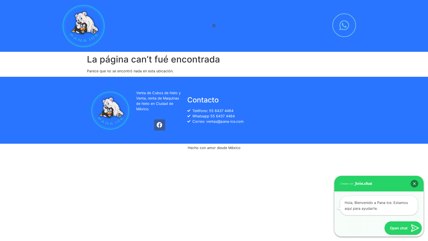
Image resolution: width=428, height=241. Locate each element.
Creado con (347, 183)
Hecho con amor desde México (214, 147)
